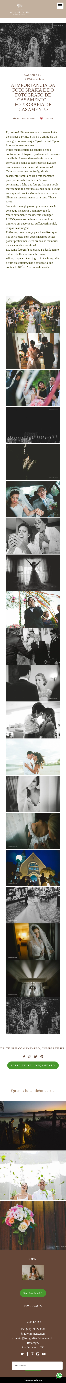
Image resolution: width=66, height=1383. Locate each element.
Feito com (33, 1380)
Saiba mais (33, 1293)
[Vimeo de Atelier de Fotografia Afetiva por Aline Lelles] (37, 1354)
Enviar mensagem (34, 1333)
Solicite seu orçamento (33, 1065)
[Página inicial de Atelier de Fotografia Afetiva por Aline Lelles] (19, 9)
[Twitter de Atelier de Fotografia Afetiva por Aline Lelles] (22, 1354)
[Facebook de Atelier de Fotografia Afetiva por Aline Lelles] (27, 1354)
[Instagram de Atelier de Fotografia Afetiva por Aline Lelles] (32, 1354)
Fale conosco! (21, 1365)
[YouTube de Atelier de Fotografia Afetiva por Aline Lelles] (44, 1354)
